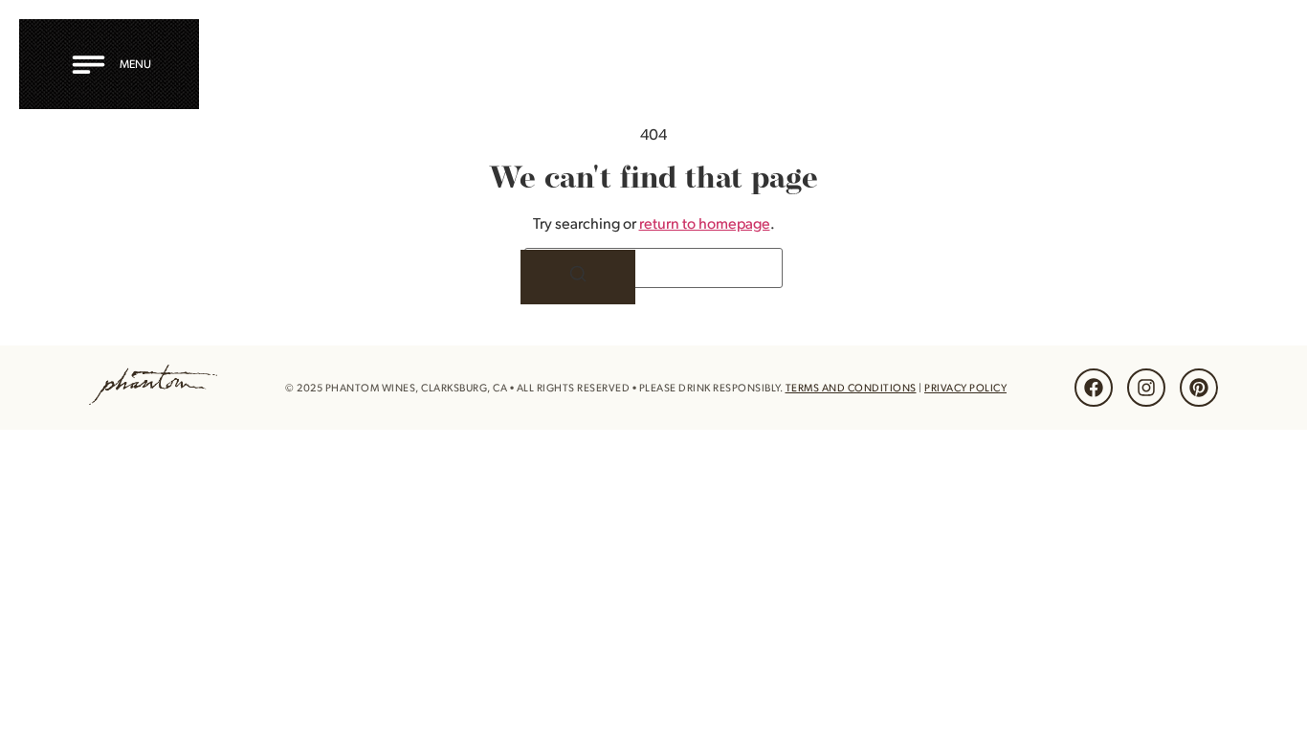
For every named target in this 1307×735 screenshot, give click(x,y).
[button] (114, 64)
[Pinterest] (1199, 387)
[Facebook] (1093, 387)
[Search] (578, 277)
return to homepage (704, 222)
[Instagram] (1146, 387)
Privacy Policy (965, 387)
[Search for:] (653, 268)
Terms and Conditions (851, 387)
